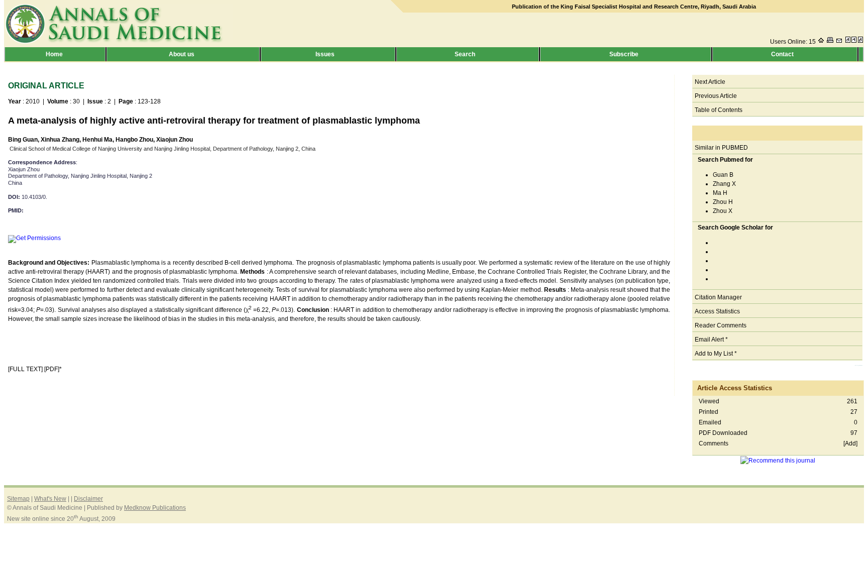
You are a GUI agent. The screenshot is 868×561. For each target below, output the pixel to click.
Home (55, 54)
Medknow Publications (155, 507)
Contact (784, 54)
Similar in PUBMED (721, 147)
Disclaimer (88, 498)
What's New (50, 498)
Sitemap (18, 498)
